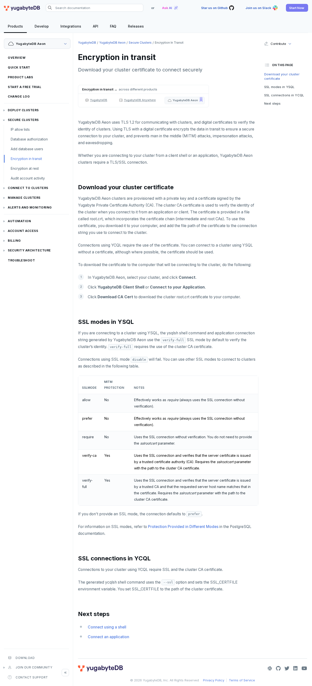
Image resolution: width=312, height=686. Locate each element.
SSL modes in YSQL (279, 87)
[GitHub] (278, 668)
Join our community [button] (34, 667)
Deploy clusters (23, 110)
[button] (297, 8)
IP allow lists (20, 129)
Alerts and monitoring (30, 207)
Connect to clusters (28, 188)
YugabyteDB (87, 42)
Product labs (20, 77)
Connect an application (108, 637)
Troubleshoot (21, 260)
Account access (23, 231)
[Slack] (270, 668)
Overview (16, 58)
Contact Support (32, 677)
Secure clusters (23, 120)
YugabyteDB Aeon (112, 42)
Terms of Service (242, 680)
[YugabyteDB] (22, 7)
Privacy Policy (213, 680)
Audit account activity (28, 178)
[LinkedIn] (295, 668)
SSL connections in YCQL (284, 95)
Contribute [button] (278, 44)
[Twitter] (286, 668)
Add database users (27, 149)
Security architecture (29, 250)
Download (25, 658)
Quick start (19, 67)
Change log (19, 96)
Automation (19, 221)
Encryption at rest (25, 168)
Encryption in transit (26, 159)
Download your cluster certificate (282, 76)
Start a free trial (24, 87)
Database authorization (29, 139)
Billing (14, 240)
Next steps (272, 103)
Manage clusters (24, 197)
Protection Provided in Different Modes (183, 526)
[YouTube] (304, 668)
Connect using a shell (107, 627)
